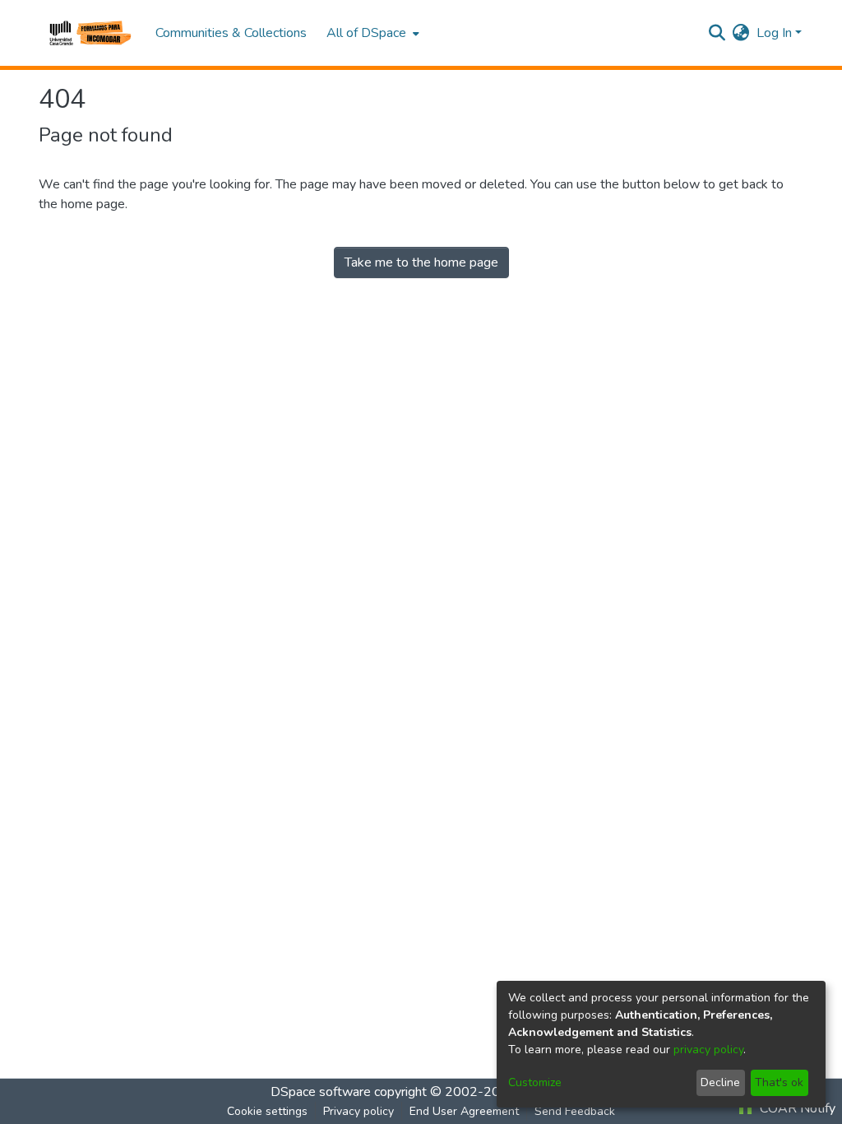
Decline (720, 1082)
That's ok (779, 1082)
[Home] (89, 32)
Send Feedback (574, 1111)
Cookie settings (267, 1111)
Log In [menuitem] (774, 33)
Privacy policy (358, 1111)
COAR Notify (795, 1108)
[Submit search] (717, 33)
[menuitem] (371, 33)
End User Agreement (464, 1111)
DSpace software (321, 1092)
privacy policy (708, 1049)
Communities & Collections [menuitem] (231, 33)
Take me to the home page (421, 262)
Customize (535, 1082)
